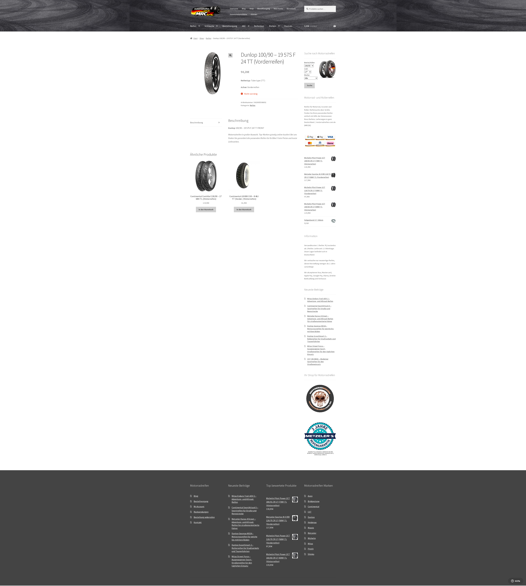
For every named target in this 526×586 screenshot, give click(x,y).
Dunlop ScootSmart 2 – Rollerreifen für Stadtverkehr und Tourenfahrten (321, 339)
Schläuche (209, 26)
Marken (272, 26)
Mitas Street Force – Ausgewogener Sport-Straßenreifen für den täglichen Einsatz (321, 350)
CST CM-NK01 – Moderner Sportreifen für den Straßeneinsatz (317, 362)
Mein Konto (278, 8)
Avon (310, 496)
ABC (244, 26)
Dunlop (311, 517)
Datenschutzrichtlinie (238, 14)
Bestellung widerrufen (204, 517)
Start (195, 38)
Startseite (234, 8)
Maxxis (311, 527)
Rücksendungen (201, 511)
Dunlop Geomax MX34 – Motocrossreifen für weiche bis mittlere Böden (320, 329)
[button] (230, 55)
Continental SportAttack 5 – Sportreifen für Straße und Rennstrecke (319, 309)
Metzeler (312, 533)
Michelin (312, 538)
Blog (244, 8)
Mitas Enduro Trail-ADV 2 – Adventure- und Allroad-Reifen (320, 300)
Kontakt (254, 14)
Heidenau (312, 522)
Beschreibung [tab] (196, 122)
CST (309, 511)
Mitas (310, 543)
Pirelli (311, 548)
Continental (313, 506)
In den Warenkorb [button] (206, 209)
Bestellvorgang (263, 8)
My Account (199, 506)
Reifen (193, 26)
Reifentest (259, 26)
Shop (251, 8)
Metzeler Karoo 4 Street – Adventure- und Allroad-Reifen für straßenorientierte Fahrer (320, 319)
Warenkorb (291, 8)
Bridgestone (313, 501)
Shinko (311, 554)
